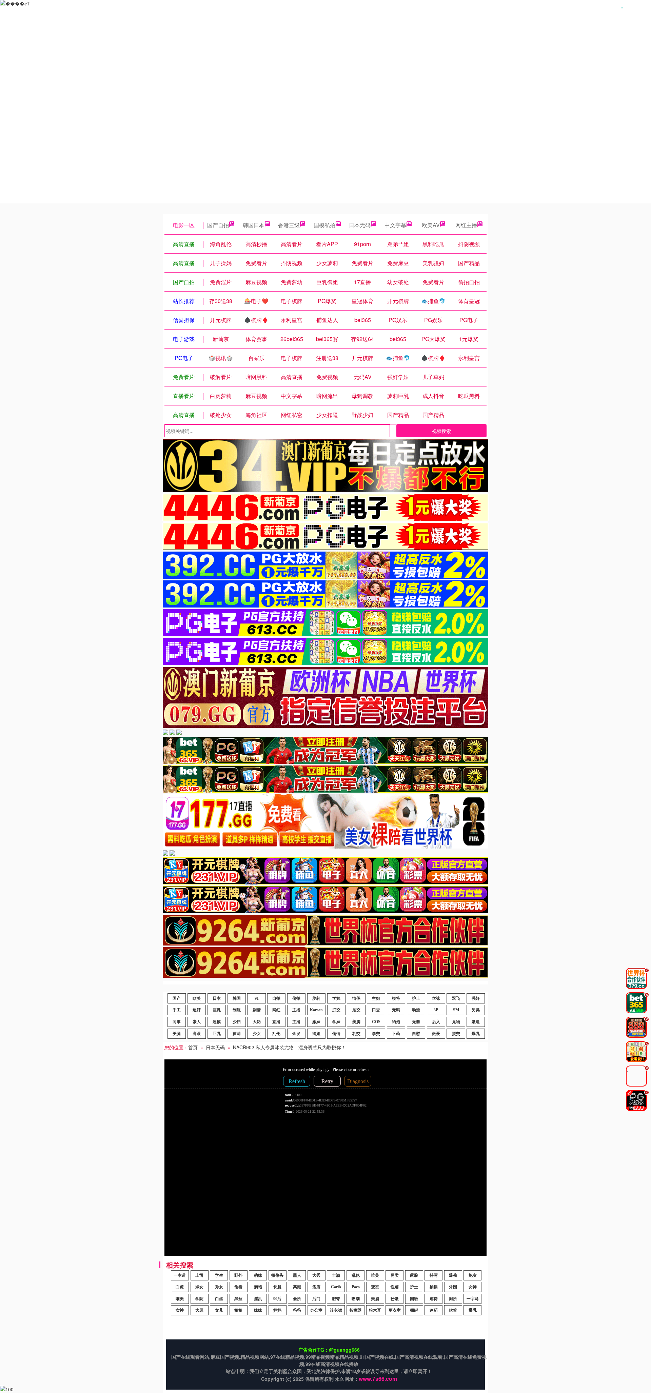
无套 (416, 1021)
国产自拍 (218, 225)
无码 (396, 1010)
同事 (177, 1021)
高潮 (297, 1287)
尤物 (456, 1021)
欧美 (197, 998)
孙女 (219, 1287)
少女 (257, 1033)
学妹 (336, 998)
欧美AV (431, 225)
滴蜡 (258, 1287)
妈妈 (277, 1310)
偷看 (238, 1287)
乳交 (356, 1033)
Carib (336, 1287)
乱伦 (276, 1033)
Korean (316, 1010)
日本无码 (360, 225)
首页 (193, 1047)
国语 (414, 1298)
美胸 (356, 1021)
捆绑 (414, 1310)
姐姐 (238, 1310)
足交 (356, 1010)
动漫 (416, 1010)
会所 (297, 1298)
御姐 (316, 1033)
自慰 (416, 1033)
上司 (199, 1275)
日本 (217, 998)
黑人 (297, 1275)
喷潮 (356, 1298)
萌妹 (258, 1275)
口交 (376, 1010)
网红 (276, 1010)
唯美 (375, 1275)
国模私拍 (324, 225)
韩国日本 (253, 225)
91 (257, 998)
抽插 (434, 1287)
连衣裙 (336, 1310)
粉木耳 (375, 1310)
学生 (219, 1275)
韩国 (237, 998)
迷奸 (197, 1010)
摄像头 (277, 1275)
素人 (197, 1021)
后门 (316, 1298)
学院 (199, 1298)
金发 (296, 1033)
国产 (177, 998)
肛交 (336, 1010)
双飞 (456, 998)
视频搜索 (441, 430)
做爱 (436, 1033)
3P (436, 1010)
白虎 (180, 1287)
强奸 (476, 998)
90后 (277, 1298)
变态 (375, 1287)
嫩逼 (476, 1021)
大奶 (257, 1021)
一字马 (473, 1298)
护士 (416, 998)
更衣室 (395, 1310)
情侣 (356, 998)
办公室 (316, 1310)
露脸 (414, 1275)
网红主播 (466, 225)
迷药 (434, 1310)
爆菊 (453, 1275)
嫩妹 (316, 1021)
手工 (177, 1010)
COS (376, 1021)
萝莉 (316, 998)
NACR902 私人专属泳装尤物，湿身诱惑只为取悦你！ (289, 1047)
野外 (238, 1275)
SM (456, 1010)
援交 (456, 1033)
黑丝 (238, 1298)
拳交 (376, 1033)
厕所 (453, 1298)
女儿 (219, 1310)
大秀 (316, 1275)
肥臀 (336, 1298)
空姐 (376, 998)
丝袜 (436, 998)
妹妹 (258, 1310)
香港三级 (289, 225)
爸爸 (297, 1310)
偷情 (336, 1033)
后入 (436, 1021)
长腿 (277, 1287)
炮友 (473, 1275)
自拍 (276, 998)
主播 (296, 1010)
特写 (434, 1275)
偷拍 (296, 998)
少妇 (237, 1021)
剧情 (257, 1010)
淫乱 (258, 1298)
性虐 (395, 1287)
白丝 (219, 1298)
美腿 (177, 1033)
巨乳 (217, 1010)
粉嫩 (395, 1298)
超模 (217, 1021)
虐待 (434, 1298)
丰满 (336, 1275)
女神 (473, 1287)
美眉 (375, 1298)
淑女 (199, 1287)
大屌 (199, 1310)
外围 (453, 1287)
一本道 (180, 1275)
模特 (396, 998)
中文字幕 (395, 225)
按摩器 (356, 1310)
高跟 (197, 1033)
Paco (356, 1287)
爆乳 (476, 1033)
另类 (476, 1010)
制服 (237, 1010)
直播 (276, 1021)
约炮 (396, 1021)
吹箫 (453, 1310)
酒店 (316, 1287)
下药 (396, 1033)
